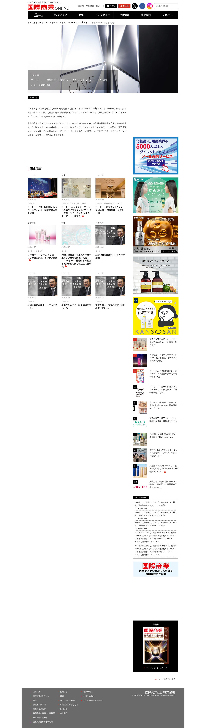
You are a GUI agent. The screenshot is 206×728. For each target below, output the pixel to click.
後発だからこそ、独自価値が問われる (76, 306)
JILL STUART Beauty (78, 203)
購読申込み (88, 692)
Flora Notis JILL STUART (113, 203)
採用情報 (63, 709)
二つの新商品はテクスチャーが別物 (110, 256)
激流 (35, 700)
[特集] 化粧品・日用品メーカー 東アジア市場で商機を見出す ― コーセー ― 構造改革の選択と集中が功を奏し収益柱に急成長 (76, 261)
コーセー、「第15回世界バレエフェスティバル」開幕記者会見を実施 (42, 210)
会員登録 (124, 6)
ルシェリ (39, 251)
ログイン (111, 6)
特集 (81, 15)
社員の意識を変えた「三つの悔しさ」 (42, 306)
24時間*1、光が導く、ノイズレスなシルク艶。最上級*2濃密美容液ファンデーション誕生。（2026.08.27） (156, 505)
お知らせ (63, 692)
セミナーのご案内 (67, 700)
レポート (167, 15)
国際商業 (36, 692)
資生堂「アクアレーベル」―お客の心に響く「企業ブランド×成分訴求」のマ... (163, 469)
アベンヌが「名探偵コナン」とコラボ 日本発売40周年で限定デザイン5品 (163, 374)
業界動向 (146, 15)
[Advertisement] (77, 153)
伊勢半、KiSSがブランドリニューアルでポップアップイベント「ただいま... (163, 453)
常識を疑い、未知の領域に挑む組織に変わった (110, 306)
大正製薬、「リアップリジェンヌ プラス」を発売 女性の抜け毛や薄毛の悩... (163, 358)
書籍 (62, 696)
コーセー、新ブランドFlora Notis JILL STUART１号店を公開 (109, 210)
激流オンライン (39, 705)
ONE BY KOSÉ (44, 85)
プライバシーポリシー (93, 700)
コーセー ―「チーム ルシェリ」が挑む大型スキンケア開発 (42, 256)
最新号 (81, 6)
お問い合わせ (89, 696)
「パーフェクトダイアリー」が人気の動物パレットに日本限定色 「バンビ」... (163, 405)
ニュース (38, 15)
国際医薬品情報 (39, 709)
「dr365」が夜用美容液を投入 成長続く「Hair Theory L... (163, 435)
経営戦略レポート (40, 718)
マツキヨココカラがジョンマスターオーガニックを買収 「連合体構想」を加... (163, 390)
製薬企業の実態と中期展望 (44, 713)
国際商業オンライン (36, 23)
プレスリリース (141, 497)
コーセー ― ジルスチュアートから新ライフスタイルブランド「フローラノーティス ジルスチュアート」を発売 (76, 211)
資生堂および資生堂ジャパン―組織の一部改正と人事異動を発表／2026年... (163, 484)
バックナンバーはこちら (157, 668)
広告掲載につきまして (69, 705)
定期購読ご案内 (93, 6)
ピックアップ (60, 15)
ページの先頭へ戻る (166, 679)
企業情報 (124, 15)
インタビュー (103, 15)
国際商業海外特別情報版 (43, 722)
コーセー (51, 23)
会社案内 (63, 713)
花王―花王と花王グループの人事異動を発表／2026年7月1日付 (163, 419)
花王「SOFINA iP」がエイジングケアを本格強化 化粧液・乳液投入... (163, 342)
